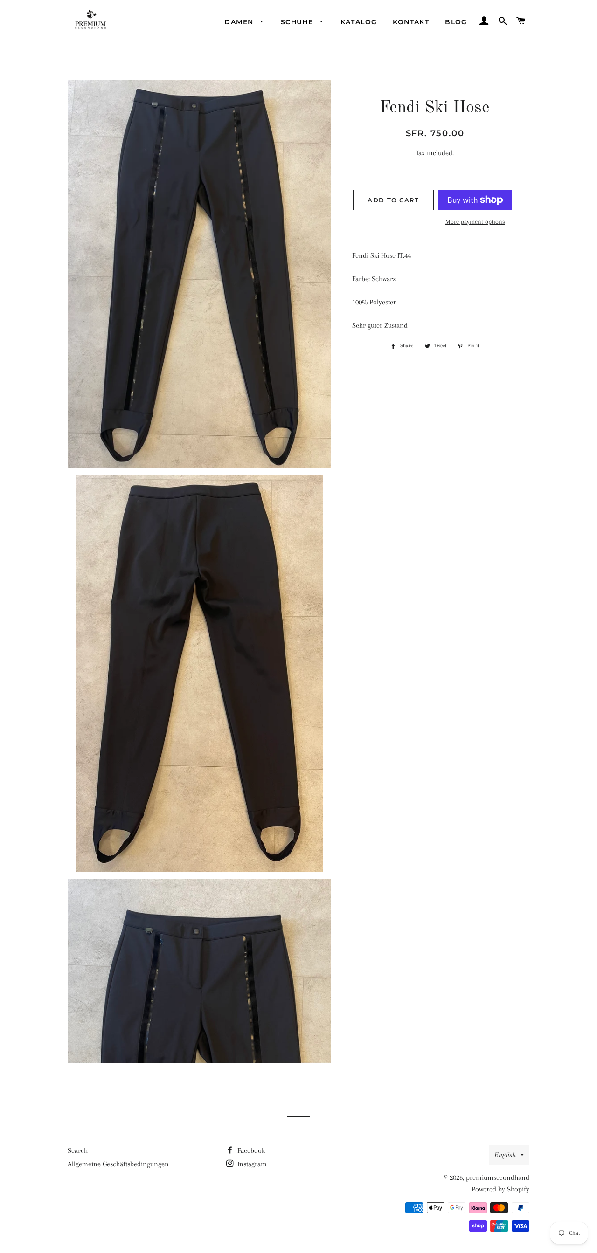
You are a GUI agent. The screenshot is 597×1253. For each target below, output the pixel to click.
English (505, 1154)
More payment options (475, 221)
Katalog (358, 22)
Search (78, 1150)
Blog (456, 22)
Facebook (250, 1150)
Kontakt (411, 22)
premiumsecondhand (497, 1177)
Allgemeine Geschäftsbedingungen (118, 1164)
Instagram (251, 1164)
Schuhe (298, 22)
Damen (240, 22)
